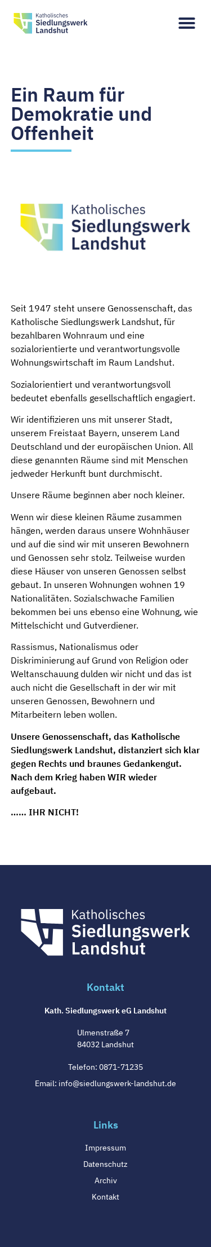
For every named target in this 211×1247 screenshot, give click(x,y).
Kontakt (105, 1197)
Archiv (106, 1180)
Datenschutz (105, 1164)
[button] (186, 23)
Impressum (105, 1148)
